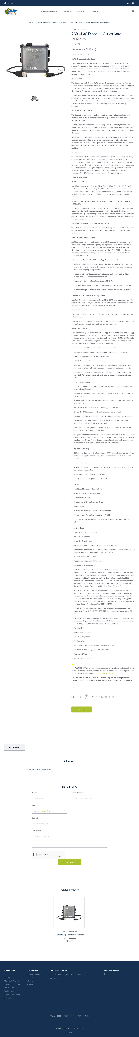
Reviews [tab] (13, 747)
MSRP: (76, 39)
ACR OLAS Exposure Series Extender (69, 935)
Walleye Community (12, 995)
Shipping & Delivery (11, 981)
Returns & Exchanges (12, 984)
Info (5, 974)
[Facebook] (104, 974)
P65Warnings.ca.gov (107, 673)
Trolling (66, 11)
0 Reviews (84, 54)
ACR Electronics (79, 29)
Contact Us (8, 998)
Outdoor (93, 11)
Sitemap (69, 1033)
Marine (79, 11)
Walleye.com (9, 991)
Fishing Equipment (48, 11)
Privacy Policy (9, 978)
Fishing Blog (9, 988)
